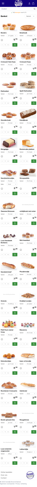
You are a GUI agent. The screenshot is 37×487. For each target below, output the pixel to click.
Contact (4, 478)
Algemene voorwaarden (7, 484)
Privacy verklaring (21, 484)
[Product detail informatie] (2, 40)
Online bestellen (6, 472)
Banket (28, 16)
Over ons (4, 475)
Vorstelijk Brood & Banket (13, 482)
